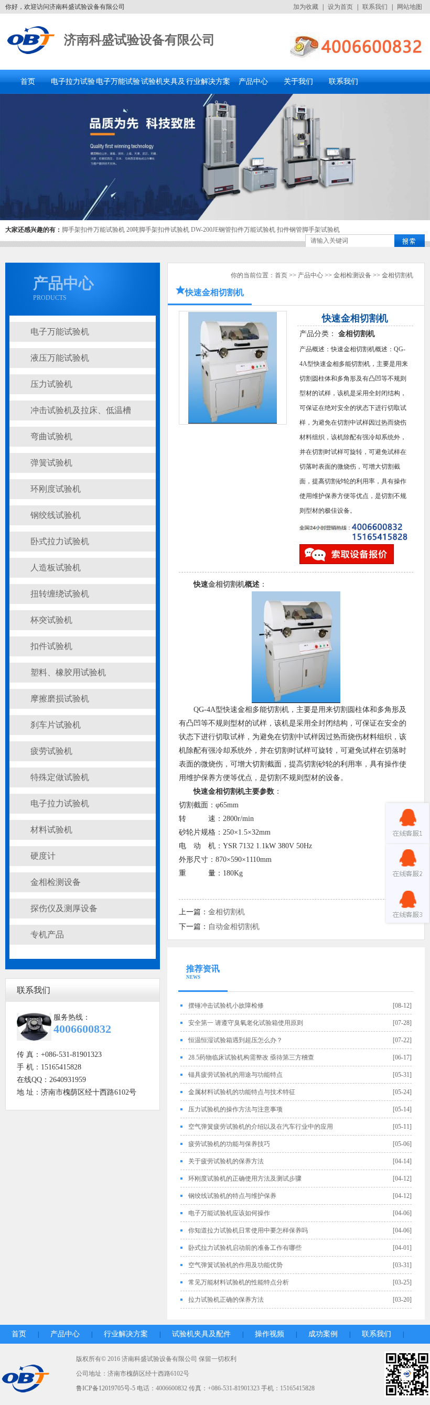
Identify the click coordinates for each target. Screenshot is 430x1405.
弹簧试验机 (51, 462)
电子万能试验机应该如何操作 (229, 1213)
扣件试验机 (51, 646)
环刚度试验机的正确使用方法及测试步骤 (245, 1178)
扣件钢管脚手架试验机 (308, 229)
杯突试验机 (51, 619)
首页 (27, 81)
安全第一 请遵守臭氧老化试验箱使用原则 (245, 1022)
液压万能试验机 (59, 357)
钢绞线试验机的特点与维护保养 (232, 1195)
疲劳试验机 (51, 751)
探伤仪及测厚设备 (64, 908)
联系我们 (375, 6)
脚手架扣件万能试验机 (93, 229)
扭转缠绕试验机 (59, 593)
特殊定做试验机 (59, 777)
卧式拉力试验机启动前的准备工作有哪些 (245, 1247)
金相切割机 (397, 275)
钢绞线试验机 (55, 515)
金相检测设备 (55, 882)
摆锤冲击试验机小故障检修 (226, 1005)
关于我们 (298, 81)
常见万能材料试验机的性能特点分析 (238, 1282)
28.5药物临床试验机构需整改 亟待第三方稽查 (251, 1057)
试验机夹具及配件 (201, 1334)
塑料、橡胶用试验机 (68, 672)
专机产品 (47, 934)
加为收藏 (305, 6)
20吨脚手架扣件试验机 (157, 229)
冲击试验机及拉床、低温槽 (80, 410)
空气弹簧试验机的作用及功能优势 (235, 1265)
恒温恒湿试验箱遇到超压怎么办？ (235, 1040)
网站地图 (409, 6)
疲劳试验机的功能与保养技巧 (229, 1144)
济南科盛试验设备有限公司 (139, 40)
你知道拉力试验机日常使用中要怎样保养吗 (248, 1230)
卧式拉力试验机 (59, 541)
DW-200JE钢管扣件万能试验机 (233, 229)
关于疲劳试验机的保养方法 (226, 1161)
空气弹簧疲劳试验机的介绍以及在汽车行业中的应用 (260, 1126)
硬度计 (43, 855)
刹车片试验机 (55, 724)
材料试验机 (51, 829)
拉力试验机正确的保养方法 (226, 1299)
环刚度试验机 (55, 488)
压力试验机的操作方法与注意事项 (235, 1109)
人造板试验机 (55, 567)
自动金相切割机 (234, 927)
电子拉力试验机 (59, 803)
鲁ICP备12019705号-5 (105, 1388)
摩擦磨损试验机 (59, 698)
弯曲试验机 (51, 436)
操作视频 (269, 1334)
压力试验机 (51, 384)
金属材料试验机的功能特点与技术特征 (241, 1092)
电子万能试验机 (59, 331)
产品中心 (253, 81)
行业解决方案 (208, 81)
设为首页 (340, 6)
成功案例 (323, 1334)
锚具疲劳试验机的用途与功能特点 (235, 1074)
